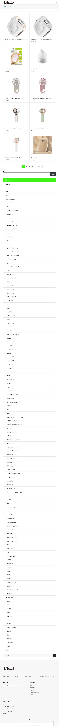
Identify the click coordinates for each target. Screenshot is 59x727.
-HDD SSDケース (11, 203)
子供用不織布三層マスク (13, 526)
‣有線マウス (10, 282)
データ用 (9, 608)
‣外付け (9, 319)
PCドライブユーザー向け (9, 706)
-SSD (8, 304)
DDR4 (8, 375)
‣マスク (9, 511)
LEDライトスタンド (11, 556)
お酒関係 (9, 560)
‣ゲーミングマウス (11, 259)
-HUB (8, 206)
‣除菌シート (10, 548)
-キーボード (10, 221)
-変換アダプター (11, 293)
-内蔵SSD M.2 (11, 315)
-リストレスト (10, 289)
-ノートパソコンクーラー (13, 248)
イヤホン (9, 413)
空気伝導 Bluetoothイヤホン (14, 424)
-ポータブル (10, 323)
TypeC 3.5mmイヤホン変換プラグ (15, 473)
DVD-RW (9, 631)
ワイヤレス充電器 (11, 462)
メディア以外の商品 (8, 711)
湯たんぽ (9, 578)
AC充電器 (9, 406)
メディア (8, 188)
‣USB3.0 (9, 353)
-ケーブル (9, 236)
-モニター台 (10, 285)
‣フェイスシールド (11, 507)
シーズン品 (9, 567)
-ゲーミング (10, 244)
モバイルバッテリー (12, 458)
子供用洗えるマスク (12, 533)
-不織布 (9, 514)
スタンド (9, 436)
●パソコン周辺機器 (10, 199)
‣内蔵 (8, 308)
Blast (6, 191)
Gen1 (9, 327)
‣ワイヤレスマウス (11, 278)
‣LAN (8, 240)
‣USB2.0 (9, 338)
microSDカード (10, 390)
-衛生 (8, 503)
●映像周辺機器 (9, 481)
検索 (4, 171)
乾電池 (8, 646)
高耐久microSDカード (12, 398)
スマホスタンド (10, 443)
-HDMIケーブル (11, 484)
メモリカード (10, 387)
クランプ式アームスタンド (13, 439)
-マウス (9, 270)
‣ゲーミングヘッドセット (13, 255)
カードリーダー (10, 477)
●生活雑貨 (8, 499)
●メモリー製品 (9, 300)
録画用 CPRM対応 (11, 627)
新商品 (6, 650)
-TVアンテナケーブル (12, 496)
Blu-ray (9, 601)
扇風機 (8, 575)
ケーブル (9, 428)
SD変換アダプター (11, 469)
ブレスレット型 (10, 432)
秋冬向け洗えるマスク (12, 541)
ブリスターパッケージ (12, 394)
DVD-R (8, 620)
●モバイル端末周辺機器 (11, 402)
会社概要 (31, 695)
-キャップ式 (10, 357)
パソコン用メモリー (12, 372)
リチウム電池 (10, 642)
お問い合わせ (32, 687)
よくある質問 (32, 690)
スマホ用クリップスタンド (13, 447)
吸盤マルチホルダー (12, 454)
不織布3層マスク (11, 518)
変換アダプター (10, 466)
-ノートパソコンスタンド (13, 267)
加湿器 (8, 571)
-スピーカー (10, 263)
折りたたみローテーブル (13, 590)
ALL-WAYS (7, 184)
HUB (8, 409)
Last (39, 166)
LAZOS (6, 195)
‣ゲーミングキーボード (12, 251)
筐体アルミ (10, 345)
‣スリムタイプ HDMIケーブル (14, 492)
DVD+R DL (9, 616)
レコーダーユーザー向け (9, 708)
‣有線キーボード (11, 233)
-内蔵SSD (10, 312)
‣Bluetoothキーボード (12, 225)
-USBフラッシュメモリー (13, 334)
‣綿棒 (8, 545)
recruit (31, 685)
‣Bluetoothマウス (11, 274)
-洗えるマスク (11, 529)
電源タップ (9, 593)
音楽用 (8, 612)
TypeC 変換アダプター (12, 210)
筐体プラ (10, 349)
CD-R (8, 605)
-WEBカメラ (10, 214)
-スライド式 (10, 342)
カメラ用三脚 (10, 563)
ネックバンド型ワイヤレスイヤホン (15, 417)
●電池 (7, 635)
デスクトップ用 (10, 379)
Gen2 (9, 330)
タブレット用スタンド (12, 451)
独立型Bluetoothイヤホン (13, 421)
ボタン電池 (9, 638)
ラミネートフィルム (12, 582)
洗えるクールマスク (12, 537)
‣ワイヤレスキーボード (12, 229)
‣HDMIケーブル (11, 488)
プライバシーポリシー (34, 692)
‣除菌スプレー (10, 552)
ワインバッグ (10, 586)
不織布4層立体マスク (12, 522)
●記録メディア (9, 597)
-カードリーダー (11, 218)
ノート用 (9, 383)
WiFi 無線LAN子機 (11, 297)
